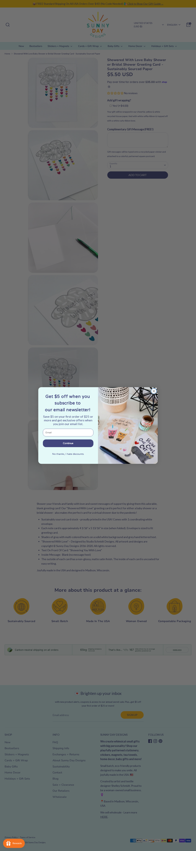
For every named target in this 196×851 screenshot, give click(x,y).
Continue (68, 443)
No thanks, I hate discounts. (68, 454)
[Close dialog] (153, 391)
